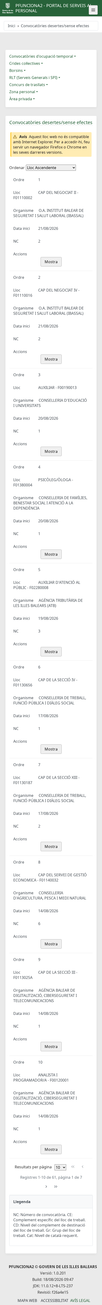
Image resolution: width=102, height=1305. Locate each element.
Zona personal (22, 91)
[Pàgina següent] (46, 1186)
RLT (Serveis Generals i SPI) (33, 77)
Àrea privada (20, 98)
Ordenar (17, 167)
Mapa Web (27, 1300)
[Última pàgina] (55, 1186)
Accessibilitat (54, 1300)
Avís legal (80, 1300)
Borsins (16, 70)
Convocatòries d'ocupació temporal (41, 56)
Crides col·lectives (24, 63)
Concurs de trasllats (27, 84)
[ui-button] (93, 10)
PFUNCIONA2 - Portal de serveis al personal (53, 8)
